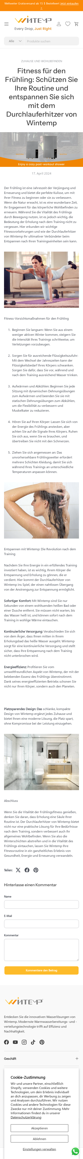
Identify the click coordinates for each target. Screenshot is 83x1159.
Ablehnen (39, 1139)
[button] (76, 24)
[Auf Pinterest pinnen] (35, 870)
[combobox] (41, 41)
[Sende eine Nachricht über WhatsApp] (75, 1151)
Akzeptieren (39, 1128)
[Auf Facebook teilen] (27, 870)
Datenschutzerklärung (26, 1117)
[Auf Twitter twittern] (18, 870)
